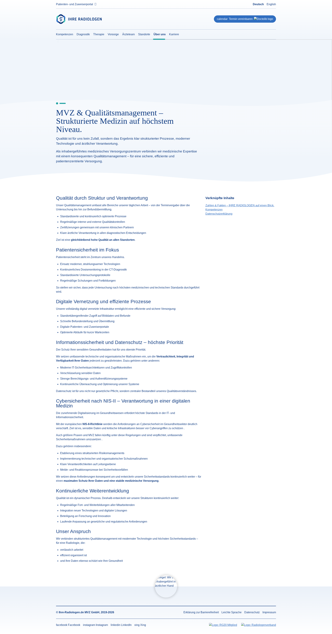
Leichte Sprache (232, 612)
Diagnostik (83, 34)
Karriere (174, 34)
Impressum (269, 612)
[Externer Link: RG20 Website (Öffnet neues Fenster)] (223, 625)
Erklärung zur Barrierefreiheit (201, 612)
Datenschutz (252, 612)
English (271, 4)
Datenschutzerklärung (218, 213)
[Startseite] (91, 19)
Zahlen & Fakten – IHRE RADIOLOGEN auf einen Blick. (239, 205)
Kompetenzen (64, 34)
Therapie (98, 34)
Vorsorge (113, 34)
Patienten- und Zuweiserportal (74, 4)
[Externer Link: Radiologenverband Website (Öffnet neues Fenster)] (258, 625)
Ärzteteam (128, 34)
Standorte (144, 34)
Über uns (160, 34)
